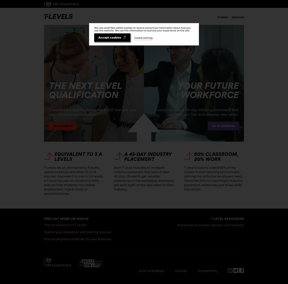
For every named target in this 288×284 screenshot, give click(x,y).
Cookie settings (143, 37)
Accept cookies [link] (109, 37)
